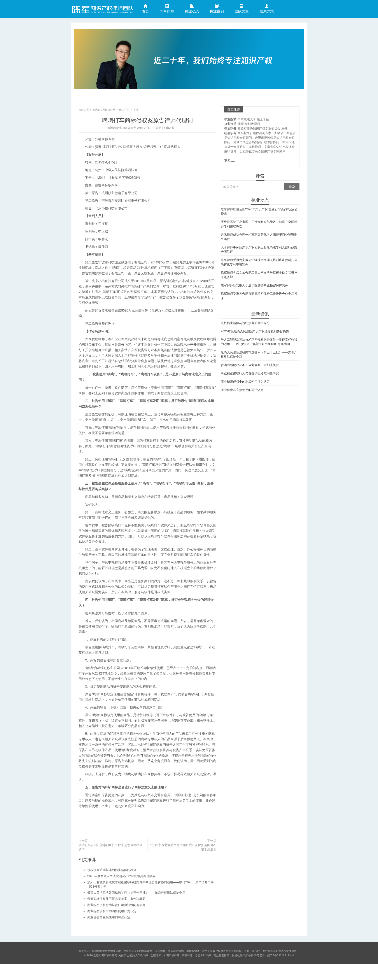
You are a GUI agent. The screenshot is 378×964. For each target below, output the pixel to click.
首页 (145, 11)
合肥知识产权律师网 (102, 8)
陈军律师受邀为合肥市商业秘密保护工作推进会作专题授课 (259, 295)
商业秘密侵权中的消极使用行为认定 (111, 911)
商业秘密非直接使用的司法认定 (108, 917)
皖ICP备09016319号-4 (280, 955)
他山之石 (124, 109)
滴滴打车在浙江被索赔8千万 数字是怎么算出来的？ (110, 847)
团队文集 (242, 11)
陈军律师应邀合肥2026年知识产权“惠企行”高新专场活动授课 (259, 211)
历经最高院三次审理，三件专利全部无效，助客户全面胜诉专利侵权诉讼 (259, 223)
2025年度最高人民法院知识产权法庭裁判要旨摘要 (121, 876)
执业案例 (217, 11)
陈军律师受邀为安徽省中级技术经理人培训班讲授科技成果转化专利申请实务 (259, 262)
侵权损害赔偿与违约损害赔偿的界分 (111, 870)
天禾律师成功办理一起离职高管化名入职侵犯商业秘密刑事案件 (259, 236)
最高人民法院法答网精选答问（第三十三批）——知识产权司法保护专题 (136, 892)
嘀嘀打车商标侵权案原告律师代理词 (147, 120)
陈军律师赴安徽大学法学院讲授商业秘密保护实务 (254, 285)
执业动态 (192, 11)
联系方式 (267, 11)
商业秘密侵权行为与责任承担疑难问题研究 (116, 905)
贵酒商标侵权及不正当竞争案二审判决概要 (116, 898)
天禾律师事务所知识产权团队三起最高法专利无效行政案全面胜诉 (259, 249)
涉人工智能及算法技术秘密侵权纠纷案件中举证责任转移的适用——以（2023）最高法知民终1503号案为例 (259, 341)
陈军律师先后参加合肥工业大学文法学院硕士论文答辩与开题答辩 (259, 274)
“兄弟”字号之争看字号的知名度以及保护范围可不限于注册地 (183, 847)
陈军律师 (167, 11)
